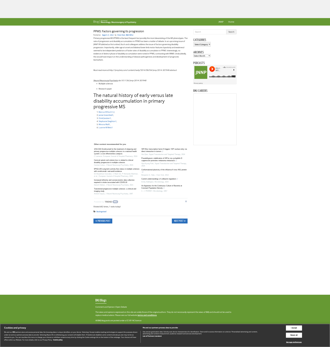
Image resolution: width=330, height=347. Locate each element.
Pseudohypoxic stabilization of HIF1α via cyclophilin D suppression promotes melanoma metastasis (161, 159)
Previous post (104, 221)
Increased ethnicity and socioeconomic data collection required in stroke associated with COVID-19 (114, 181)
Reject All (294, 335)
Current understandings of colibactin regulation (158, 179)
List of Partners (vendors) (152, 336)
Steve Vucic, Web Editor (125, 35)
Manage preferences (294, 342)
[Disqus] (140, 257)
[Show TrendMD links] (186, 201)
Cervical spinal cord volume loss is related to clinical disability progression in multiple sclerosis (113, 161)
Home (231, 22)
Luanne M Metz (105, 127)
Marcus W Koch (105, 112)
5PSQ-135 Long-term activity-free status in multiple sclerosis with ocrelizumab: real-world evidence (116, 170)
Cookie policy (58, 340)
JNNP (221, 22)
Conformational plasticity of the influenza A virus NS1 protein (164, 170)
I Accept (294, 328)
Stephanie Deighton (107, 121)
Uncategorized (101, 212)
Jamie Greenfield (105, 115)
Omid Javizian (104, 118)
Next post (178, 221)
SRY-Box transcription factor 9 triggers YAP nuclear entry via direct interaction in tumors (164, 150)
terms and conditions (147, 315)
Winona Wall (104, 124)
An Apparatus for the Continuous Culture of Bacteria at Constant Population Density (161, 187)
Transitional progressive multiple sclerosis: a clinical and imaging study (115, 190)
